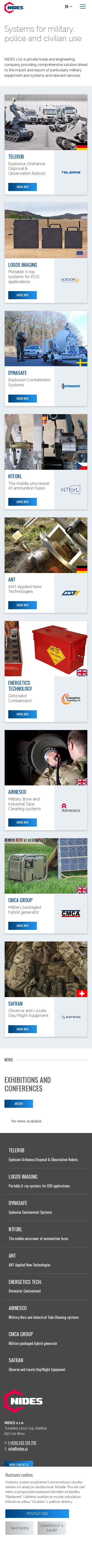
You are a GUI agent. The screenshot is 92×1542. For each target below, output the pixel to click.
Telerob (16, 156)
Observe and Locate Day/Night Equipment (37, 1369)
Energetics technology (20, 685)
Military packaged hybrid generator (33, 1343)
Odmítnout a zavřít (51, 1528)
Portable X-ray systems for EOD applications (39, 1186)
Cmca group (20, 900)
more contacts (18, 1464)
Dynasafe (17, 372)
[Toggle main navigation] (83, 6)
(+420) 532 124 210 (22, 1442)
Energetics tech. (25, 1281)
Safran (15, 1003)
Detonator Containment (25, 1291)
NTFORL (15, 476)
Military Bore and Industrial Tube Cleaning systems (44, 1317)
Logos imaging (22, 264)
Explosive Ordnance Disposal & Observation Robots (43, 1159)
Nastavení (20, 1528)
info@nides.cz (18, 1448)
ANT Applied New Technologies (29, 1265)
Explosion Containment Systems (30, 1212)
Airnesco (17, 791)
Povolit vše (37, 1513)
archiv (19, 1103)
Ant (11, 579)
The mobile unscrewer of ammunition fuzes (38, 1238)
